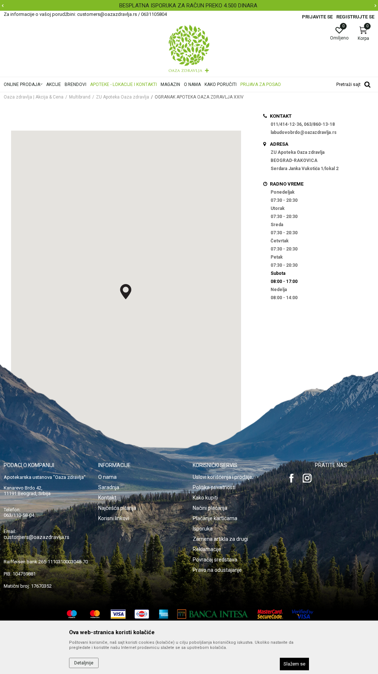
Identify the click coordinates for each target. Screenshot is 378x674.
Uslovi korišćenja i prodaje (222, 477)
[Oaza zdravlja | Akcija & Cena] (189, 49)
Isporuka (203, 529)
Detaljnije (83, 663)
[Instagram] (307, 478)
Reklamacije (207, 549)
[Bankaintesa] (212, 614)
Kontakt (107, 498)
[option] (189, 5)
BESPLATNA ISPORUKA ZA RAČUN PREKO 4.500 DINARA (188, 5)
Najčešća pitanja (117, 508)
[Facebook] (291, 478)
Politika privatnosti (214, 487)
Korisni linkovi (113, 518)
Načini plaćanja (210, 508)
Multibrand (79, 97)
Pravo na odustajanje (217, 570)
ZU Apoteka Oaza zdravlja (122, 97)
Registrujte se (355, 17)
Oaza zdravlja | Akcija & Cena (33, 97)
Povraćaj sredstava (215, 560)
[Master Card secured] (270, 614)
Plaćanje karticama (215, 518)
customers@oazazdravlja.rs (36, 537)
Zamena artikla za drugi (220, 539)
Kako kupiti (205, 498)
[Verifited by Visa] (302, 614)
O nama (107, 477)
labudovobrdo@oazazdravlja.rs (304, 132)
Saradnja (108, 487)
